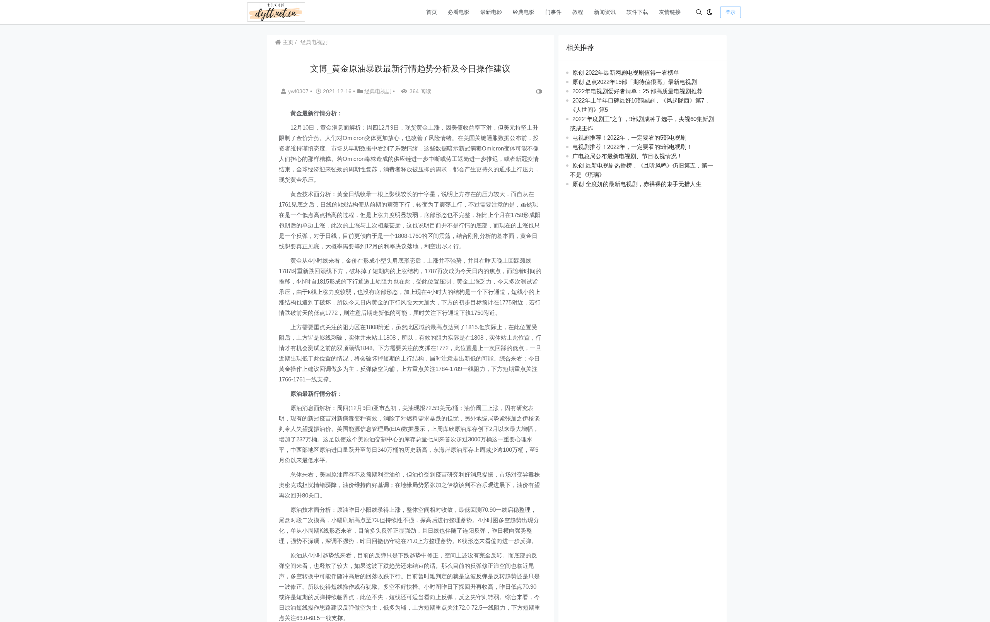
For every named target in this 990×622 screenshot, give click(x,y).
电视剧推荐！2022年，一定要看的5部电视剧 (629, 137)
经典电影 (523, 12)
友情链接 (670, 12)
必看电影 (458, 12)
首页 (431, 12)
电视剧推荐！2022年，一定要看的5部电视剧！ (632, 147)
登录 (730, 12)
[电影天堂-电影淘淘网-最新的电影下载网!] (276, 11)
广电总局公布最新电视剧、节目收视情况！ (627, 156)
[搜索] (699, 12)
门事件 (553, 12)
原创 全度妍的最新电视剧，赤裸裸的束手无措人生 (637, 184)
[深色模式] (709, 12)
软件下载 (637, 12)
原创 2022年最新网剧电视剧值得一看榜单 (625, 72)
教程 (577, 12)
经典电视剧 (314, 42)
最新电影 (491, 12)
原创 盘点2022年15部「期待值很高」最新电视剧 (634, 82)
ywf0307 (299, 91)
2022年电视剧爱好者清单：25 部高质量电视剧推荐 (637, 91)
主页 (287, 42)
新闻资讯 (605, 12)
